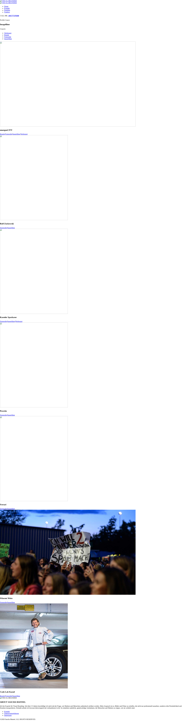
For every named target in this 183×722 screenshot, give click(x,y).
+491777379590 (13, 16)
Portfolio (7, 10)
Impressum (8, 715)
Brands (6, 35)
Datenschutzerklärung (11, 713)
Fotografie (7, 37)
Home (6, 6)
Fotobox (7, 12)
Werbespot (7, 33)
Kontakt (7, 8)
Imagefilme (8, 39)
